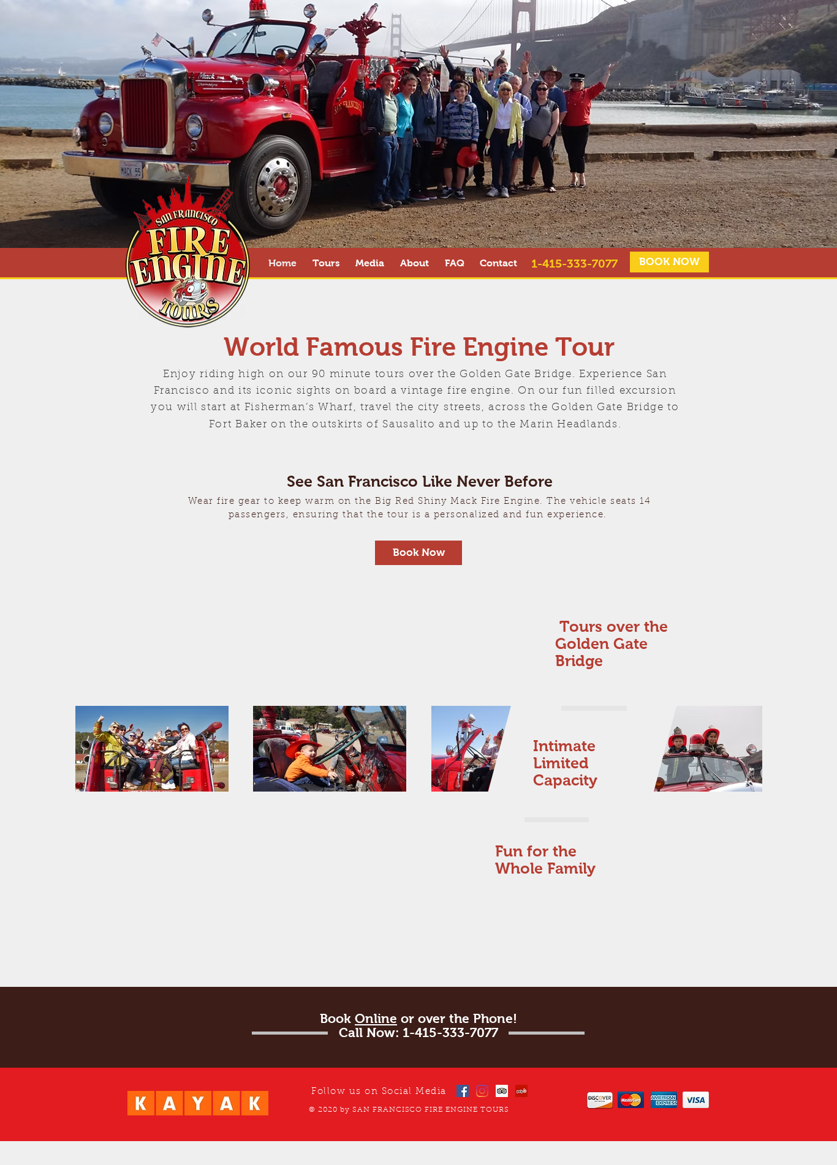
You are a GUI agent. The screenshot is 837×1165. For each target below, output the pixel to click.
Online (376, 1018)
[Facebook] (462, 1091)
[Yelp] (521, 1091)
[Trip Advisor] (502, 1091)
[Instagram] (482, 1091)
